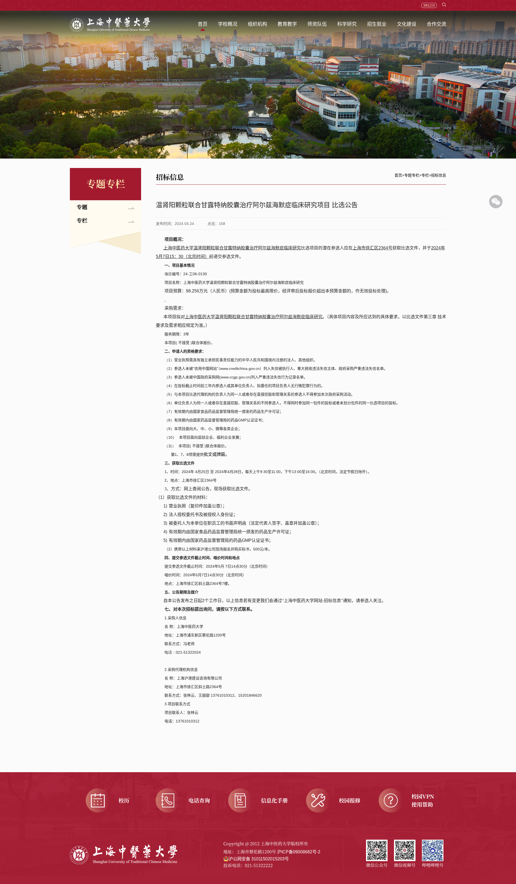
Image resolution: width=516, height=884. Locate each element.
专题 (82, 207)
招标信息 (438, 175)
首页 (398, 175)
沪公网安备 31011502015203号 (259, 859)
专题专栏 (411, 175)
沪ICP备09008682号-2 (298, 852)
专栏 (82, 220)
